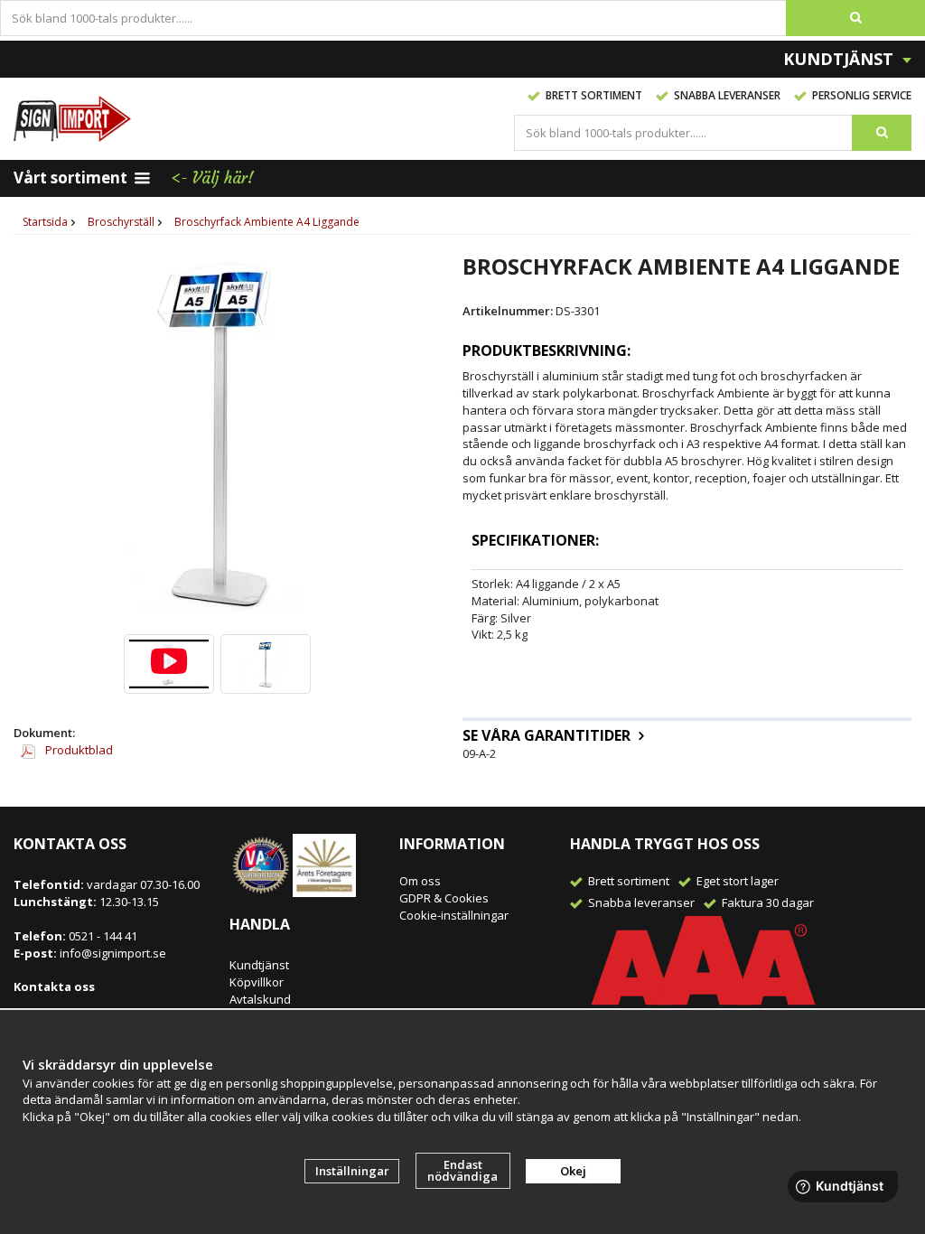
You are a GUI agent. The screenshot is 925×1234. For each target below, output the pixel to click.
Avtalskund (260, 999)
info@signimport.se (113, 953)
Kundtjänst (259, 965)
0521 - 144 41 (101, 936)
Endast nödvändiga (462, 1170)
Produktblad (77, 750)
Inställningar (352, 1171)
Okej (573, 1171)
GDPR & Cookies (444, 898)
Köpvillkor (256, 982)
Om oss (420, 881)
